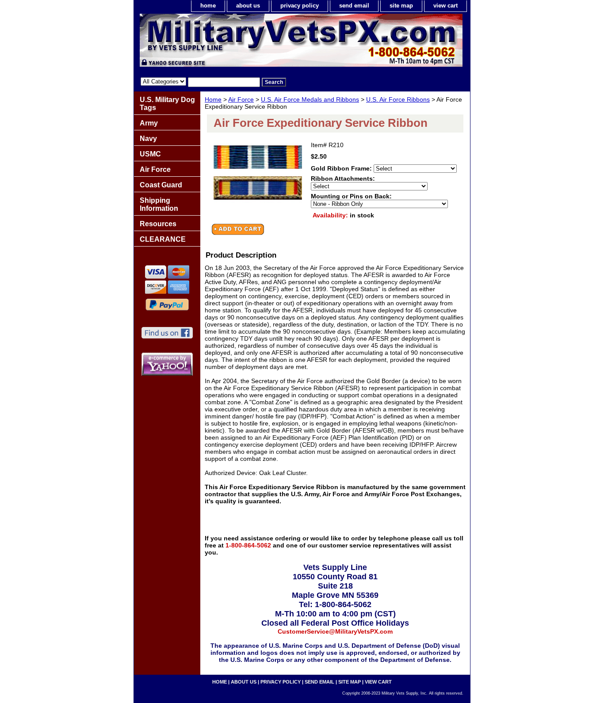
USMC (150, 154)
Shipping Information (159, 204)
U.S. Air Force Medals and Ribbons (310, 99)
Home (213, 99)
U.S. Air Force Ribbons (398, 99)
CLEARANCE (163, 239)
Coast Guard (161, 185)
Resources (158, 224)
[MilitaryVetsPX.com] (244, 42)
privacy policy (299, 5)
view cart (445, 5)
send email (354, 5)
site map (401, 5)
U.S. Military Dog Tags (167, 103)
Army (149, 123)
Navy (148, 138)
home (208, 5)
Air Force (241, 99)
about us (248, 5)
